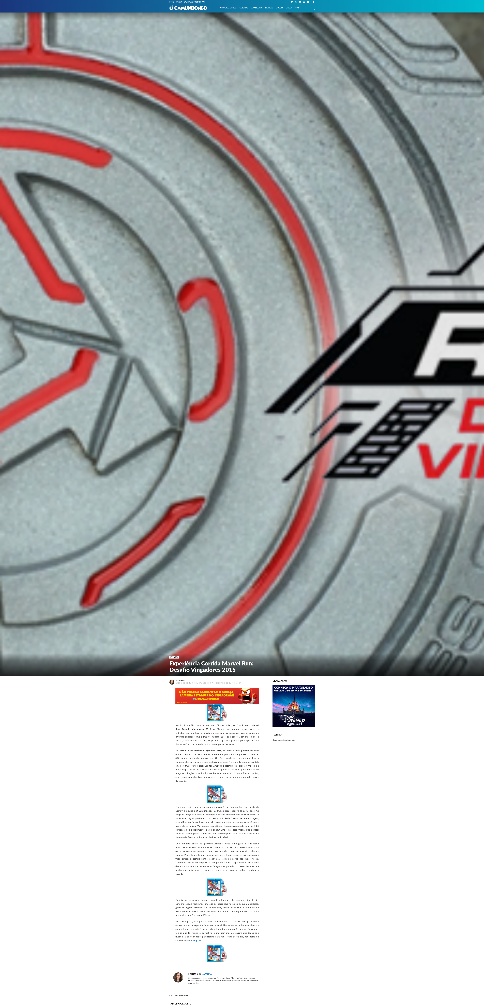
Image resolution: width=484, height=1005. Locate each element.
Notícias (269, 8)
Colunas (243, 8)
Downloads (257, 8)
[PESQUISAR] (313, 8)
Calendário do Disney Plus (194, 2)
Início (171, 2)
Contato (179, 2)
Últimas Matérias (179, 996)
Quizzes (279, 8)
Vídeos (289, 8)
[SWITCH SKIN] (314, 2)
